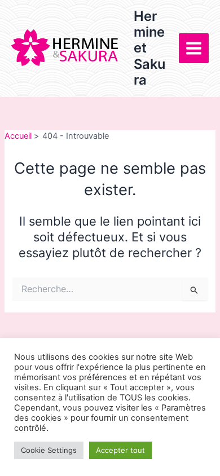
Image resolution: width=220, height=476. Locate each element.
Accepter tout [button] (120, 450)
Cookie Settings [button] (49, 450)
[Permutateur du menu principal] (194, 48)
